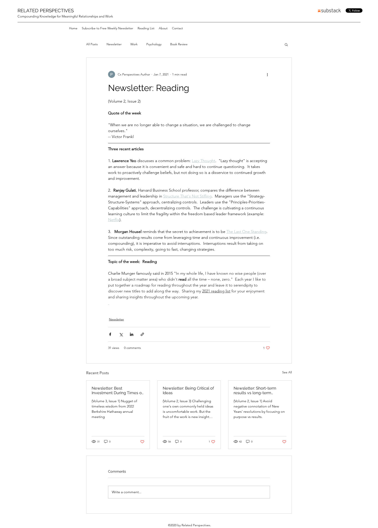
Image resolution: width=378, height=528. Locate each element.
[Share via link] (142, 334)
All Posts (92, 44)
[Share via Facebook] (110, 334)
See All (287, 372)
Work (134, 44)
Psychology (153, 44)
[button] (286, 44)
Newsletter (114, 44)
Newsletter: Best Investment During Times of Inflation (117, 390)
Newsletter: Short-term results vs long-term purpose (255, 390)
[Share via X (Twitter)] (121, 334)
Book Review (178, 44)
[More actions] (267, 74)
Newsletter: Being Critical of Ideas (188, 390)
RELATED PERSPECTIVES (46, 10)
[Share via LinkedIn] (132, 334)
